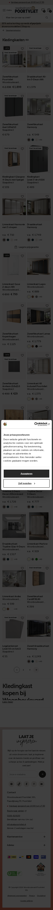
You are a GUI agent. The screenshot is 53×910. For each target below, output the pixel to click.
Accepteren (27, 473)
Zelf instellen (25, 483)
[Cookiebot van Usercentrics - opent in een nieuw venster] (37, 424)
